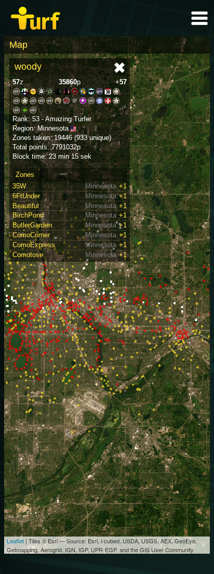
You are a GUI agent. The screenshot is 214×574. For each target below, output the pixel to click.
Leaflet (15, 541)
